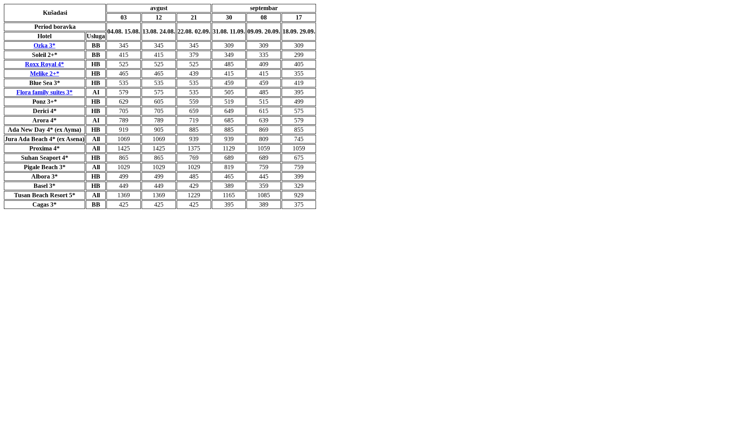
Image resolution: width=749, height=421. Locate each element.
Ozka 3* (44, 45)
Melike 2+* (44, 73)
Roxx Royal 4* (44, 64)
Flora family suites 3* (44, 92)
